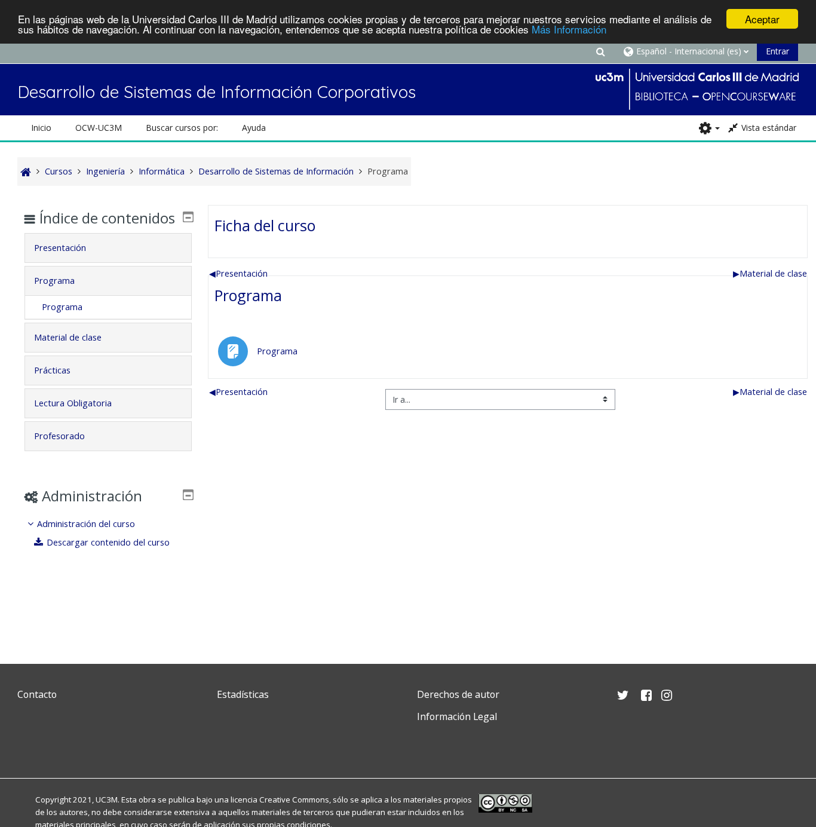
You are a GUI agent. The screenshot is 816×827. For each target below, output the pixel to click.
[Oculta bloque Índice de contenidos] (188, 217)
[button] (600, 51)
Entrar (777, 51)
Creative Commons (294, 799)
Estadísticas (243, 694)
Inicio (41, 127)
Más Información (569, 29)
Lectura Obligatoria (73, 403)
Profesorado (59, 436)
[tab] (108, 248)
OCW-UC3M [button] (98, 127)
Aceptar (762, 18)
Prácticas (52, 370)
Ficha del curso (264, 225)
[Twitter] (29, 745)
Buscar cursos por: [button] (182, 127)
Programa (248, 295)
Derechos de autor (458, 694)
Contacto (37, 694)
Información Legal (457, 716)
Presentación (238, 273)
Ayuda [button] (254, 127)
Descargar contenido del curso (108, 542)
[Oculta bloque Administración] (188, 494)
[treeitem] (107, 533)
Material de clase (770, 273)
